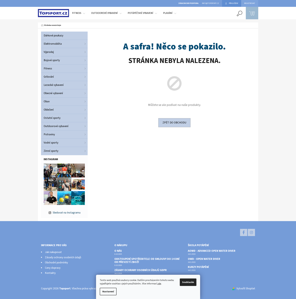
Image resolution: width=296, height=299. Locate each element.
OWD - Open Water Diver (204, 259)
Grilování (49, 77)
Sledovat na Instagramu (66, 213)
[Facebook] (243, 232)
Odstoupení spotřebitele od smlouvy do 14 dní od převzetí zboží (146, 260)
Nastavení (108, 291)
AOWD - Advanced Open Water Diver (211, 251)
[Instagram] (251, 232)
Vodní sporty (51, 143)
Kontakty (50, 273)
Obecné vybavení (53, 93)
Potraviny (49, 134)
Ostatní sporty (52, 118)
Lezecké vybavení (54, 85)
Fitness (48, 68)
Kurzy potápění (198, 267)
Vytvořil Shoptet (245, 288)
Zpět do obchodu (174, 123)
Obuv (47, 101)
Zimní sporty (51, 151)
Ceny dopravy (52, 268)
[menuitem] (78, 13)
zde (159, 283)
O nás (118, 251)
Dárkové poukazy (53, 35)
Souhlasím (188, 282)
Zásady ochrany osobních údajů (63, 257)
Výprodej (49, 52)
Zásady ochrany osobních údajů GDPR (140, 270)
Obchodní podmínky (56, 262)
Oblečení (49, 110)
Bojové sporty (52, 60)
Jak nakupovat (53, 252)
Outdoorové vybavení (56, 126)
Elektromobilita (53, 44)
